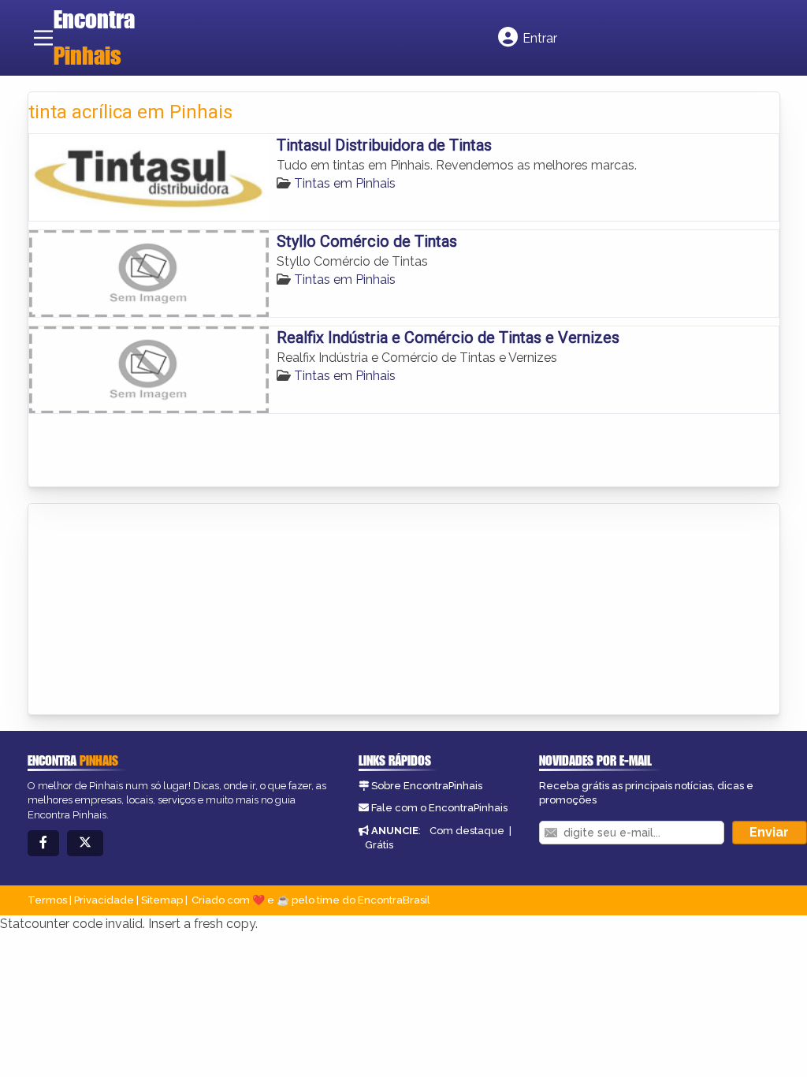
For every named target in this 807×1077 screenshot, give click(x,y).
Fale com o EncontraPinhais (439, 808)
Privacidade (104, 900)
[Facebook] (43, 843)
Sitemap (162, 900)
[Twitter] (85, 843)
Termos (47, 900)
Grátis (379, 845)
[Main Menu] (43, 38)
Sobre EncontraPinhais (426, 786)
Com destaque (467, 831)
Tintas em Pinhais (345, 183)
